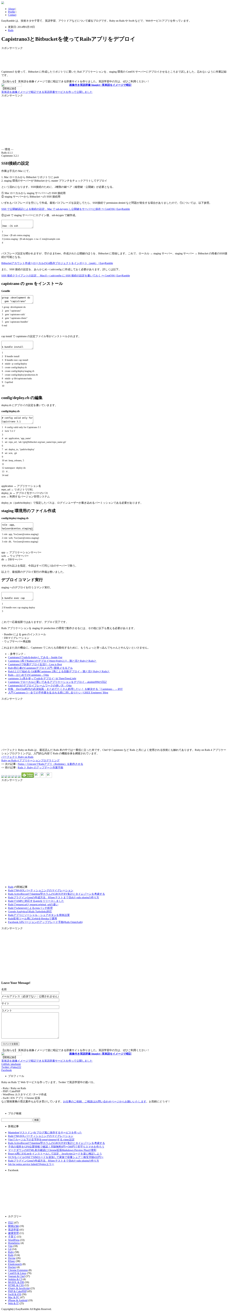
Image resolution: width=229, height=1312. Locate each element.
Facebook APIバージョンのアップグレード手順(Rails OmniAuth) (45, 922)
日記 (10, 1222)
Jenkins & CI (15, 1279)
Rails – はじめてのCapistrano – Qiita (28, 675)
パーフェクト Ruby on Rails (17, 757)
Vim (10, 1246)
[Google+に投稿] (12, 776)
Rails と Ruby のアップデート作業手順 (40, 767)
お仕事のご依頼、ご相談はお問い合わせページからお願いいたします (104, 1101)
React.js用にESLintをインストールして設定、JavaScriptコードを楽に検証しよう (55, 1153)
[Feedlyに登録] (27, 776)
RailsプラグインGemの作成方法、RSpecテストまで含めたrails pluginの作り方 (53, 897)
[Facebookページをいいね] (49, 776)
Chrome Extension (18, 1270)
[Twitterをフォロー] (43, 776)
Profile (11, 11)
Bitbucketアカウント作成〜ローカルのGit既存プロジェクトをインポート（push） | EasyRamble (57, 263)
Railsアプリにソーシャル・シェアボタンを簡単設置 (39, 915)
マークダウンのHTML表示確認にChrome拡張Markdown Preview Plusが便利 (52, 1150)
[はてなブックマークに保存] (2, 776)
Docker (12, 1267)
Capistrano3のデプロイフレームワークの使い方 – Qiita (40, 685)
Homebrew (14, 1243)
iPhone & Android (17, 1300)
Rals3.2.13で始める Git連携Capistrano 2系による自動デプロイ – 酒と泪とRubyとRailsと (59, 671)
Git (9, 1249)
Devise (11, 1258)
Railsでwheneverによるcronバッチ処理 (30, 908)
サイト (5, 1003)
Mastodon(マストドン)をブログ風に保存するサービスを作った (45, 1132)
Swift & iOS (14, 1294)
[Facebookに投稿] (9, 776)
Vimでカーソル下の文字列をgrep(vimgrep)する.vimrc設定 (41, 1139)
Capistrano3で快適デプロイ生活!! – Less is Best (35, 664)
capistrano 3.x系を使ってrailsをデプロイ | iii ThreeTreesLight (42, 678)
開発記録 (13, 1226)
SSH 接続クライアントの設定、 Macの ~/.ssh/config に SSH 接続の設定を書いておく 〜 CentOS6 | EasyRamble (65, 275)
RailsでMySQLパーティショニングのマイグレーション (40, 890)
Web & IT (13, 1303)
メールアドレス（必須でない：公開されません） (30, 996)
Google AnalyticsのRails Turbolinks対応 (30, 911)
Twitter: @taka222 (11, 1067)
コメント (6, 1010)
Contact (12, 14)
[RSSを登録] (37, 776)
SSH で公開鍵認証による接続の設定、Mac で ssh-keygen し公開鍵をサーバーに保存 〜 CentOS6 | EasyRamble (65, 209)
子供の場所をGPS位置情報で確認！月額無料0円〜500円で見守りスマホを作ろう (56, 1146)
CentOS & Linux (17, 1273)
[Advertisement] (28, 58)
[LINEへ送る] (19, 776)
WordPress (13, 1240)
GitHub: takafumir (11, 1064)
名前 (4, 989)
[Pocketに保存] (16, 776)
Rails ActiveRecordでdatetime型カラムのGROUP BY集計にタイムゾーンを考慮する (56, 893)
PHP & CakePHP (17, 1291)
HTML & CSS (16, 1285)
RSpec (11, 1261)
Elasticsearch (15, 1264)
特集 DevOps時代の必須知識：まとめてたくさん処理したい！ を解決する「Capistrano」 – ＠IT (65, 689)
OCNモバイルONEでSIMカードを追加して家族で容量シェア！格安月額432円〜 (55, 1157)
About (11, 8)
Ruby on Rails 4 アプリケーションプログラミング (30, 760)
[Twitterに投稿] (6, 776)
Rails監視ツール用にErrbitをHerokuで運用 (32, 918)
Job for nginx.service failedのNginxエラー (31, 1164)
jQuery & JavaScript (19, 1288)
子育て (12, 1236)
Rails (10, 30)
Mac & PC (13, 1297)
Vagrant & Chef (16, 1276)
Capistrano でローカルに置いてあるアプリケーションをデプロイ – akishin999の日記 (57, 682)
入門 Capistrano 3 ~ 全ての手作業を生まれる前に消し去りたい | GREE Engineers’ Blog (58, 692)
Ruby (11, 1252)
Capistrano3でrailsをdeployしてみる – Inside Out (35, 657)
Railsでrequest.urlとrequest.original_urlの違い (33, 904)
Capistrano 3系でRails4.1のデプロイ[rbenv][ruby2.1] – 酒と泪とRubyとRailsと (52, 660)
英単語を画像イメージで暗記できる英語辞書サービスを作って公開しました (47, 92)
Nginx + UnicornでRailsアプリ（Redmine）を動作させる (50, 764)
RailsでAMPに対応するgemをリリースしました (36, 901)
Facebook (6, 1070)
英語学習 (13, 1229)
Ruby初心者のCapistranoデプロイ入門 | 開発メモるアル (40, 667)
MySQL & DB (16, 1282)
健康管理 (13, 1233)
